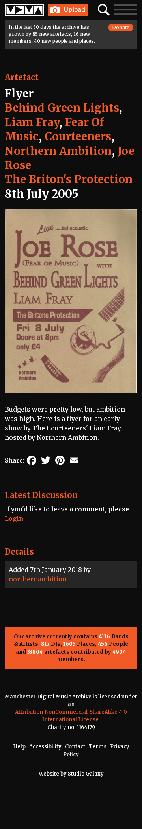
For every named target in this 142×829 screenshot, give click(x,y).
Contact (75, 746)
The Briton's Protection (69, 179)
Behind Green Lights (62, 108)
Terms (97, 746)
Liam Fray (32, 122)
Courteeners (78, 136)
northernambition (38, 579)
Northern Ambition (58, 151)
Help (19, 746)
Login (14, 518)
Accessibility (45, 746)
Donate (120, 27)
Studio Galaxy (86, 773)
